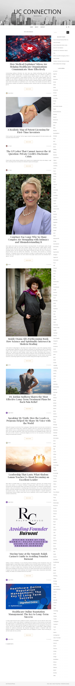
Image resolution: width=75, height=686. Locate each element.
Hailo (54, 314)
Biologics (55, 122)
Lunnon (54, 381)
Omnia (54, 457)
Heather (55, 319)
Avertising (55, 98)
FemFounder (55, 260)
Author (9, 264)
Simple (54, 554)
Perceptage (55, 473)
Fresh (54, 297)
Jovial (54, 357)
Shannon (55, 540)
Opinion (54, 459)
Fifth (54, 265)
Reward (54, 513)
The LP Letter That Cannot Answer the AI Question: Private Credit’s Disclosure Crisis (28, 154)
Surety (54, 594)
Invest (54, 349)
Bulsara (54, 152)
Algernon (55, 73)
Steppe (54, 578)
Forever (55, 284)
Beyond (54, 117)
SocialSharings (56, 562)
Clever (54, 179)
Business (55, 154)
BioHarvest (55, 119)
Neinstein (55, 435)
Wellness (55, 667)
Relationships (56, 502)
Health (54, 316)
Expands (55, 249)
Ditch (54, 233)
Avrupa (54, 100)
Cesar (54, 171)
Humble (54, 330)
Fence (54, 262)
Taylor (54, 608)
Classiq (54, 176)
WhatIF (54, 670)
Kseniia (54, 362)
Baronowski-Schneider (57, 106)
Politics (54, 484)
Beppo (54, 109)
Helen (54, 322)
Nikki (54, 448)
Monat (54, 419)
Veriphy (54, 651)
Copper (54, 200)
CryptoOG (55, 206)
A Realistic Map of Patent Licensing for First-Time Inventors (28, 131)
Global (54, 303)
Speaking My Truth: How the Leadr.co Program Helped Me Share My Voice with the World (28, 420)
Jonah (54, 354)
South (54, 564)
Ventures (55, 648)
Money (54, 421)
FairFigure (55, 254)
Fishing (54, 270)
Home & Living (56, 327)
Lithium (54, 376)
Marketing (55, 384)
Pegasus (55, 470)
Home (31, 27)
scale (54, 532)
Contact (42, 27)
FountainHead (56, 287)
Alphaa (54, 76)
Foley (54, 279)
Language (55, 365)
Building (54, 149)
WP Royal (13, 683)
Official (54, 454)
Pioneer (54, 478)
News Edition (10, 93)
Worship (55, 672)
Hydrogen (55, 332)
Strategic (55, 581)
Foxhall (54, 289)
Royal (54, 521)
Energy (54, 241)
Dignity (54, 225)
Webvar (54, 662)
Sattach (54, 529)
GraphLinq (55, 308)
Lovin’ (54, 378)
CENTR (54, 168)
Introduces (55, 346)
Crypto (54, 203)
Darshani (55, 214)
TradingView (55, 621)
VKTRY (54, 654)
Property (55, 494)
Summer (55, 591)
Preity (54, 489)
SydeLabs (55, 600)
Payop (54, 467)
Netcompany (55, 438)
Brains (54, 138)
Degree (54, 216)
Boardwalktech (56, 133)
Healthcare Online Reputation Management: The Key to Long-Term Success (28, 614)
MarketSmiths (56, 386)
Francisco (55, 292)
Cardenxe (55, 163)
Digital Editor (10, 412)
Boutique (55, 136)
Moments (55, 416)
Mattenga (55, 392)
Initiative (55, 335)
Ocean (54, 451)
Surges (54, 597)
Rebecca (55, 500)
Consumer (55, 198)
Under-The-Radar (57, 637)
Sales (54, 527)
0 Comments (48, 93)
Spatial (54, 570)
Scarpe (54, 535)
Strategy (55, 583)
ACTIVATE (55, 71)
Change (54, 173)
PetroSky (55, 475)
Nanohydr (55, 432)
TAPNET (55, 602)
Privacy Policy (57, 683)
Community (55, 189)
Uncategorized (56, 635)
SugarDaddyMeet (56, 589)
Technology (55, 610)
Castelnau (55, 165)
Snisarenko (55, 559)
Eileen (54, 235)
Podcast (55, 481)
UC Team (10, 146)
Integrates (55, 341)
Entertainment (56, 243)
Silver (54, 551)
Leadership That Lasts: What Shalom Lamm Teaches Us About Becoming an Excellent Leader (28, 477)
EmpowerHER (56, 238)
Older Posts (10, 643)
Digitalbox (55, 222)
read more (28, 88)
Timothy (55, 616)
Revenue (55, 511)
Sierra (54, 546)
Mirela (54, 411)
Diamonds (55, 219)
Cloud (54, 181)
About (36, 27)
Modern (54, 413)
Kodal (54, 359)
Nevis (54, 440)
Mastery (55, 389)
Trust (54, 629)
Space (54, 567)
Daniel (54, 211)
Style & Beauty (56, 586)
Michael (54, 403)
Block (54, 127)
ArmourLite (55, 90)
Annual (54, 82)
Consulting (55, 195)
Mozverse (55, 427)
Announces (55, 79)
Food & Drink (56, 281)
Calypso (54, 160)
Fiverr (54, 273)
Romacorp (55, 519)
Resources (55, 505)
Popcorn (55, 486)
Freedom (55, 295)
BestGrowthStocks (57, 111)
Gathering (55, 300)
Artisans (55, 92)
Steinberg (55, 575)
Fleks (54, 276)
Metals (54, 400)
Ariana (54, 87)
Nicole (54, 446)
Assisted (55, 95)
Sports (54, 573)
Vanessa (55, 643)
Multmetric (55, 430)
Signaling (55, 548)
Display (54, 230)
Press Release (56, 492)
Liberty (54, 373)
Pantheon (55, 462)
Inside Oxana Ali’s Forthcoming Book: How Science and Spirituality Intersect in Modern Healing (28, 341)
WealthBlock (55, 659)
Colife (54, 187)
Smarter (55, 556)
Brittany (55, 144)
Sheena (54, 543)
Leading (54, 370)
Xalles (54, 675)
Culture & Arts (56, 208)
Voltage (54, 656)
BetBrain (55, 114)
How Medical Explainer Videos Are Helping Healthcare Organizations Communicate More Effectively (28, 66)
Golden (54, 305)
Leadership (55, 368)
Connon (54, 192)
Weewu (54, 664)
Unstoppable (56, 640)
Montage (55, 424)
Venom (54, 645)
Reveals (55, 508)
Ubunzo (54, 632)
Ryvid (54, 524)
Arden (54, 84)
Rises (54, 516)
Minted (54, 408)
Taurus (54, 605)
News (54, 443)
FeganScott (55, 257)
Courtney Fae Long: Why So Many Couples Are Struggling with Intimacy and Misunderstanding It (28, 239)
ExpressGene (56, 252)
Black (54, 125)
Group (54, 311)
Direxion (55, 227)
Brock (54, 146)
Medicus (55, 397)
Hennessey (55, 324)
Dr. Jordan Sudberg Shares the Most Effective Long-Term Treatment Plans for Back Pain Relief (28, 399)
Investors (55, 351)
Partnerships (56, 465)
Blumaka (55, 130)
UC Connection (37, 11)
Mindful (54, 405)
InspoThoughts (56, 338)
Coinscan (55, 184)
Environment (55, 246)
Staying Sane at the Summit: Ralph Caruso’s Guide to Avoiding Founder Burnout (28, 556)
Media (54, 395)
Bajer (54, 103)
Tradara (55, 618)
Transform (55, 624)
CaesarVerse (56, 157)
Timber (54, 613)
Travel (54, 627)
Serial (54, 538)
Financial (55, 268)
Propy (54, 497)
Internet (55, 343)
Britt (54, 141)
